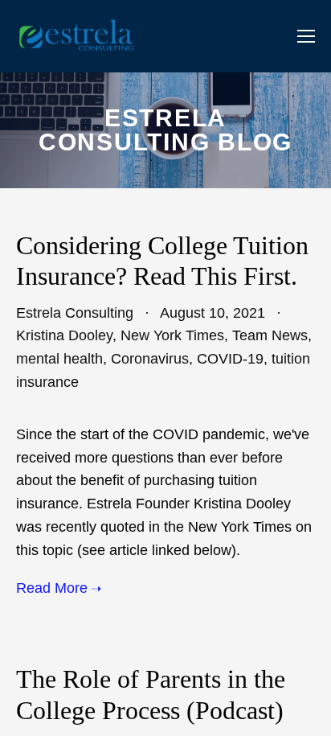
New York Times (172, 335)
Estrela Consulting (74, 313)
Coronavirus (150, 359)
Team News (270, 335)
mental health (59, 359)
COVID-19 (230, 359)
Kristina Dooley (64, 335)
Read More (52, 588)
